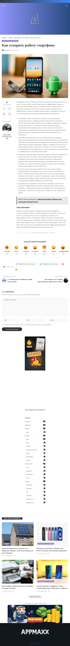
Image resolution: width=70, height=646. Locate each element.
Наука (28, 453)
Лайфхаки (28, 425)
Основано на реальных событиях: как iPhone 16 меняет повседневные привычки (51, 549)
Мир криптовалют (31, 450)
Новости (27, 428)
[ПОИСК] (66, 5)
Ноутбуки (29, 488)
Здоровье (29, 471)
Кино (27, 442)
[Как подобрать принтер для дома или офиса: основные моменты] (18, 572)
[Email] (9, 114)
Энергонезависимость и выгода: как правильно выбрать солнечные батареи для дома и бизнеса (17, 550)
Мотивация (29, 474)
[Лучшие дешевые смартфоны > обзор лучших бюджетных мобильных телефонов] (52, 572)
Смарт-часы (29, 499)
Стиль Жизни (29, 464)
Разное (28, 460)
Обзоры (27, 435)
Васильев (7, 50)
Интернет (27, 421)
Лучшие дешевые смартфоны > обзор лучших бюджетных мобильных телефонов (51, 587)
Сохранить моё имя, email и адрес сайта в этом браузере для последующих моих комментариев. (27, 324)
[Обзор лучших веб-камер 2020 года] (7, 128)
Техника (14, 41)
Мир (27, 432)
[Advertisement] (35, 22)
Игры (27, 439)
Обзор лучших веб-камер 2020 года (6, 136)
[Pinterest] (4, 114)
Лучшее (28, 446)
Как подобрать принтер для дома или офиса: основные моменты (18, 587)
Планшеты (29, 495)
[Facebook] (4, 109)
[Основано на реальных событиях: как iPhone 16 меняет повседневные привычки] (52, 534)
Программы (29, 456)
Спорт (28, 478)
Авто (27, 467)
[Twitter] (9, 109)
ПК (27, 492)
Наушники (29, 485)
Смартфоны (6, 41)
